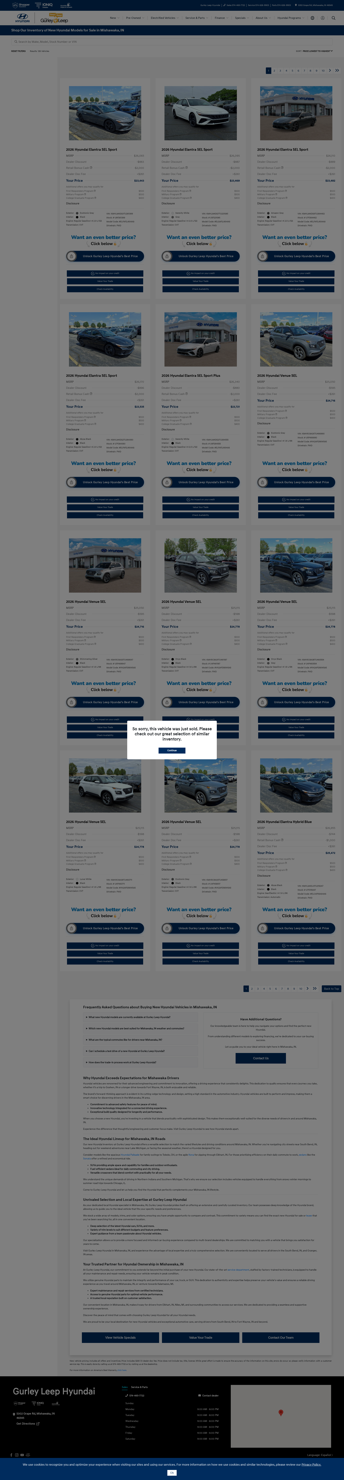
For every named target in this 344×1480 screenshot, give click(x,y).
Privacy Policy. (311, 1465)
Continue (172, 750)
